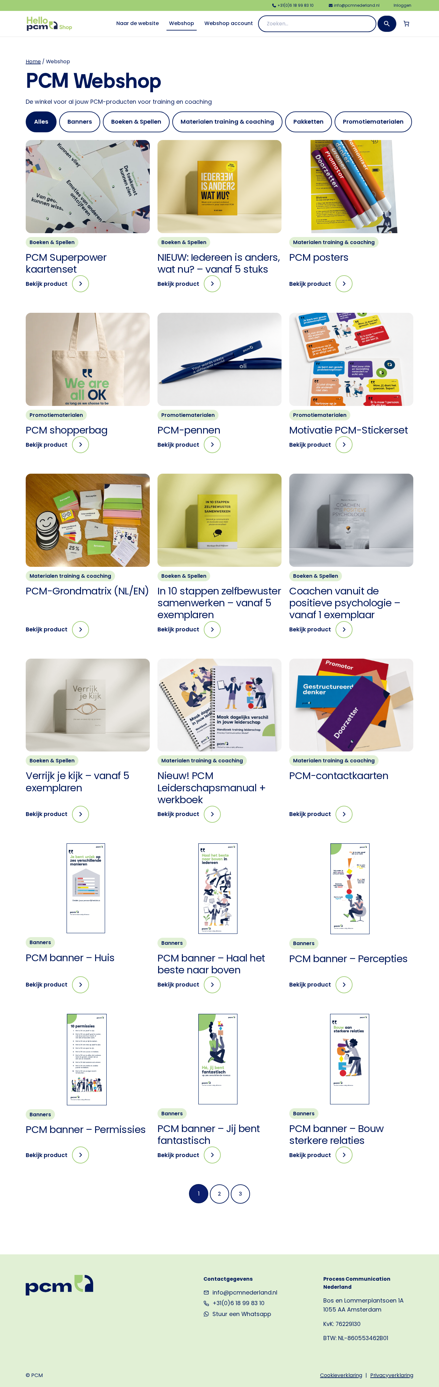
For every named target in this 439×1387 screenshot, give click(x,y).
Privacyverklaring (391, 1375)
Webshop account (228, 23)
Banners (40, 942)
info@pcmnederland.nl (244, 1292)
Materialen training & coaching (334, 242)
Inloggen (402, 5)
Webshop (181, 23)
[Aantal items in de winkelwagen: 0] (406, 23)
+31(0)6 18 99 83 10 (238, 1303)
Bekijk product (57, 286)
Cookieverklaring (341, 1375)
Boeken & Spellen (52, 242)
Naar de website (137, 23)
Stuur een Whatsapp (241, 1314)
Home (33, 61)
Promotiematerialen (56, 415)
